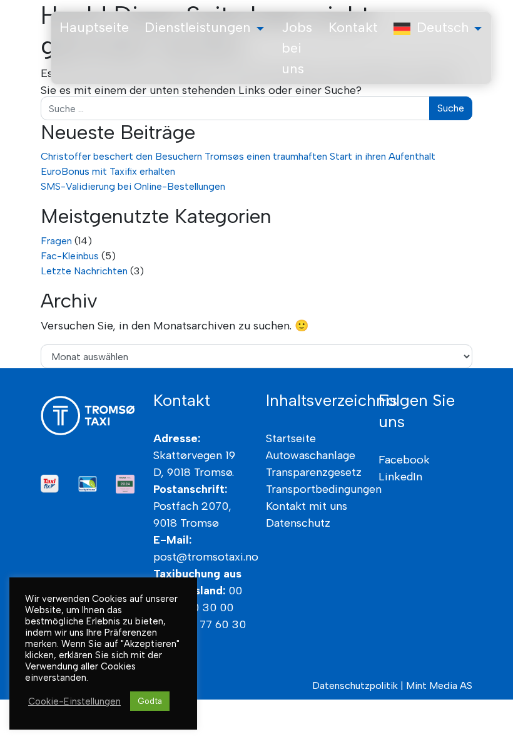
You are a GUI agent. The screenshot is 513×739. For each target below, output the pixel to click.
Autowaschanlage (310, 455)
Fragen (56, 241)
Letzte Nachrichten (84, 271)
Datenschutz (298, 523)
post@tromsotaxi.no (205, 557)
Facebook (404, 460)
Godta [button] (150, 701)
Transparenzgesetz (314, 472)
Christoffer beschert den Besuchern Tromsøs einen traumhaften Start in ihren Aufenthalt (238, 156)
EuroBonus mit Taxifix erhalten (108, 171)
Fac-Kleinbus (70, 256)
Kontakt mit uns (306, 506)
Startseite (291, 438)
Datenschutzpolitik (355, 685)
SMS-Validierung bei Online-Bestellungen (133, 186)
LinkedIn (400, 476)
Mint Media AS (439, 685)
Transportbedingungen (324, 489)
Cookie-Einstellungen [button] (74, 701)
